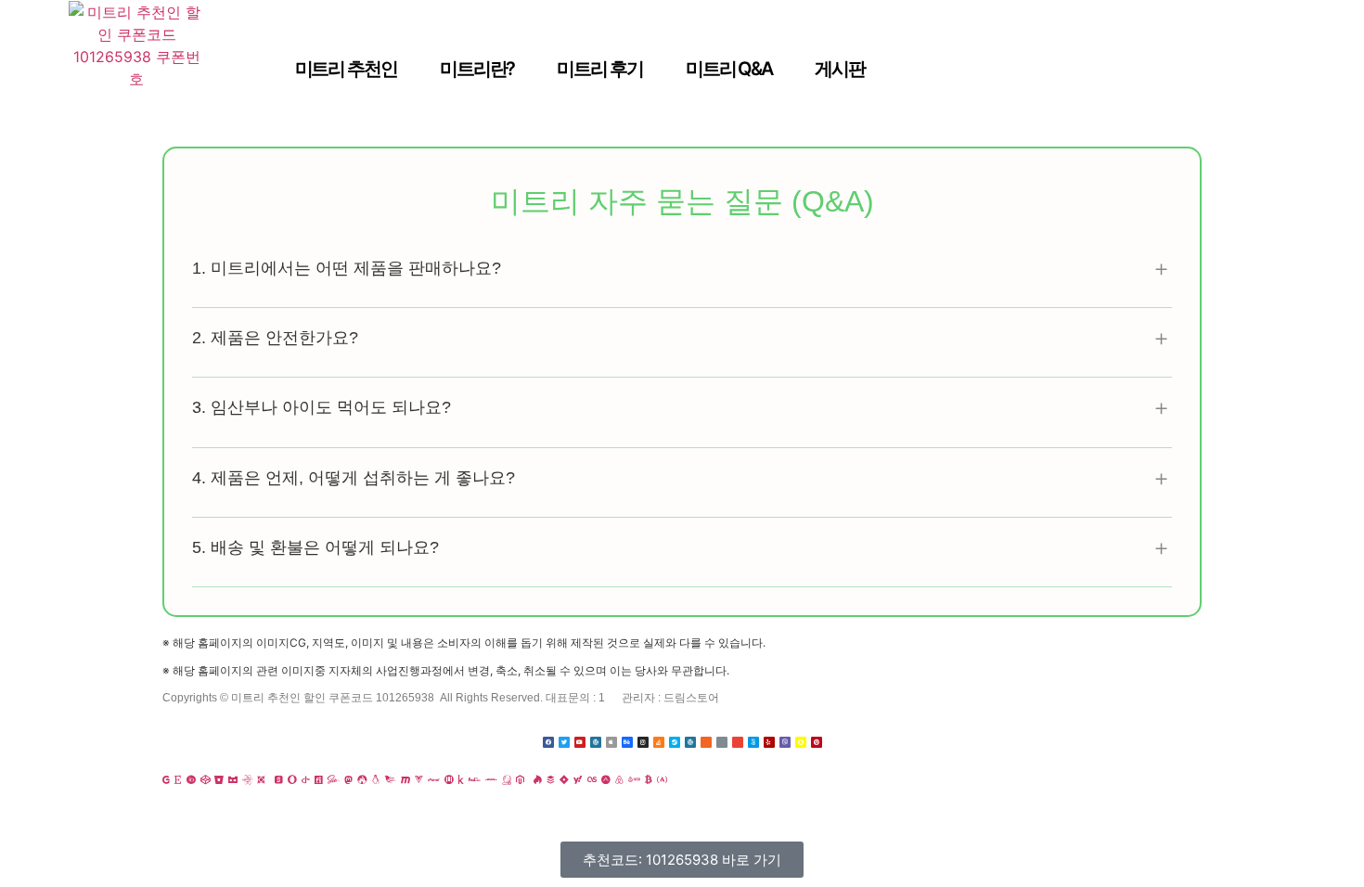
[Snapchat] (800, 742)
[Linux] (375, 779)
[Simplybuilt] (233, 779)
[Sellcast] (279, 779)
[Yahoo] (578, 779)
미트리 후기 (599, 69)
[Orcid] (191, 779)
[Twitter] (564, 742)
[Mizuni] (449, 779)
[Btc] (648, 779)
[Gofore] (166, 779)
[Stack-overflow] (658, 742)
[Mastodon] (348, 779)
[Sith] (261, 779)
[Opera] (292, 779)
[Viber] (785, 742)
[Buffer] (551, 779)
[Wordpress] (595, 742)
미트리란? (477, 69)
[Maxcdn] (405, 779)
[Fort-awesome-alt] (362, 779)
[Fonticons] (319, 779)
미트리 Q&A (729, 69)
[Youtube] (579, 742)
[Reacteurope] (247, 779)
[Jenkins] (506, 779)
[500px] (753, 742)
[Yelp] (769, 742)
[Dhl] (491, 779)
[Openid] (306, 779)
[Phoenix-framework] (390, 779)
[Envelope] (737, 742)
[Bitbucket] (219, 779)
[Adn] (606, 779)
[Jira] (564, 779)
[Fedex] (475, 779)
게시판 (840, 69)
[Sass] (334, 779)
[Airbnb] (619, 779)
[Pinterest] (816, 742)
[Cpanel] (434, 779)
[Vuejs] (419, 779)
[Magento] (520, 779)
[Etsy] (178, 779)
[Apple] (611, 742)
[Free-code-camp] (662, 779)
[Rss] (706, 742)
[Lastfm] (592, 779)
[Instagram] (643, 742)
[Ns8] (634, 779)
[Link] (721, 742)
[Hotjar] (538, 779)
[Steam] (674, 742)
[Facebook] (548, 742)
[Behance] (627, 742)
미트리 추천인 (346, 69)
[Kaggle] (461, 779)
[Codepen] (205, 779)
